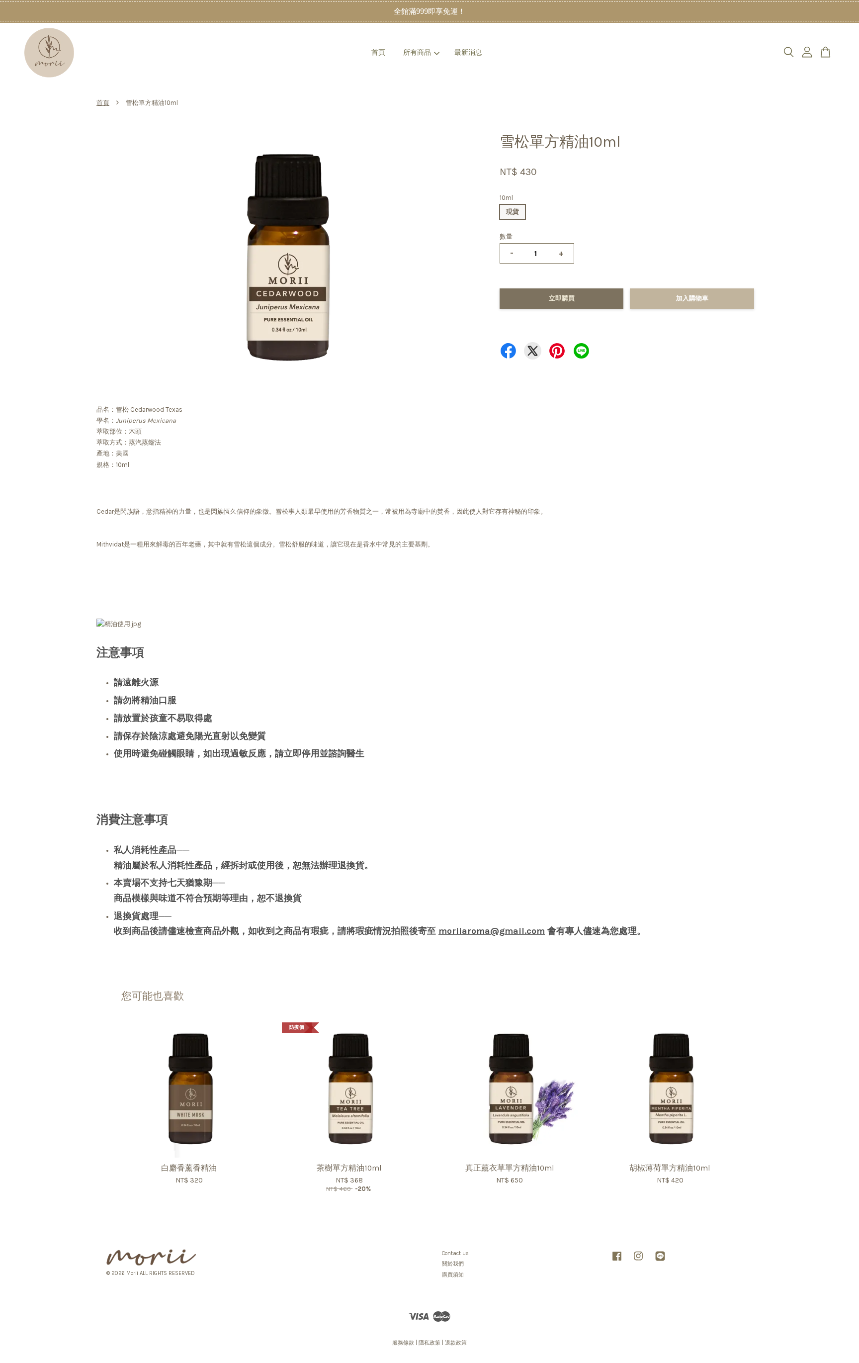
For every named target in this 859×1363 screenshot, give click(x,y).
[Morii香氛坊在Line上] (660, 1261)
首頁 (378, 52)
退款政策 (456, 1343)
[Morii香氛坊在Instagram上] (638, 1261)
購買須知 (453, 1275)
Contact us (455, 1253)
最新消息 (468, 52)
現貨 (512, 211)
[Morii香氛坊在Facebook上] (617, 1261)
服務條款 (403, 1343)
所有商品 (417, 52)
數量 (506, 236)
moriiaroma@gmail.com (491, 930)
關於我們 (453, 1264)
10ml (506, 197)
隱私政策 (429, 1343)
